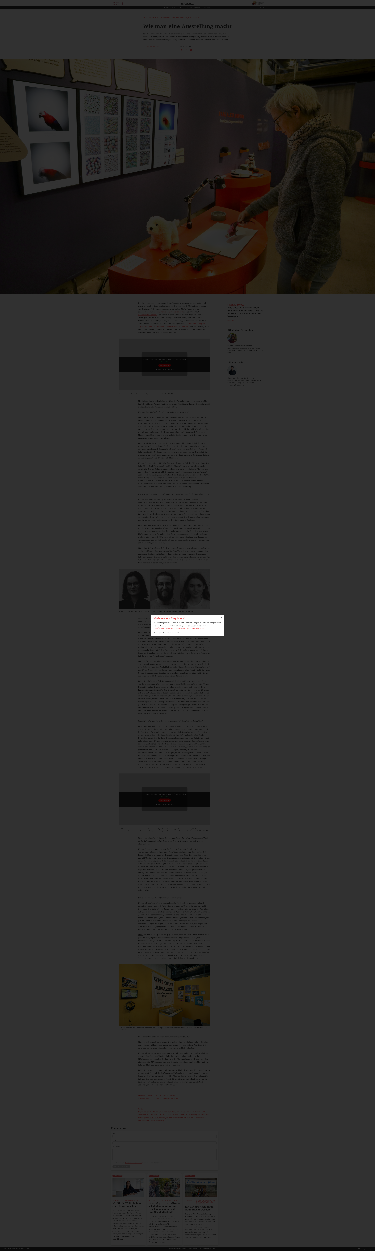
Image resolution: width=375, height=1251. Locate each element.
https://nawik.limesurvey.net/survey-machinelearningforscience (179, 628)
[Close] (221, 617)
